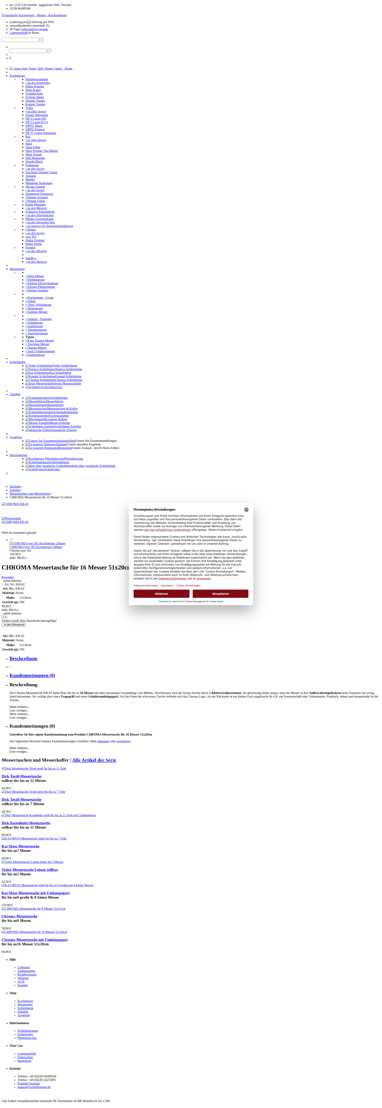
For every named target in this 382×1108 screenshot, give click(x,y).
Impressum (24, 1060)
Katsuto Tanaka (35, 104)
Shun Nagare (33, 154)
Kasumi (30, 247)
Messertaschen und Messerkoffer (30, 493)
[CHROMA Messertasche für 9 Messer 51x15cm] (33, 908)
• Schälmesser (34, 322)
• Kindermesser (35, 355)
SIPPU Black (33, 125)
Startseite (15, 486)
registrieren (124, 741)
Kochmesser (17, 75)
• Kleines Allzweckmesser (41, 283)
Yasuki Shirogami (36, 115)
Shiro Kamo (33, 90)
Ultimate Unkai (35, 201)
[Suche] (41, 40)
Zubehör (15, 394)
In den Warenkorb (13, 624)
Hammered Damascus (39, 193)
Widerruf (23, 978)
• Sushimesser (34, 326)
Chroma (30, 229)
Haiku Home (33, 244)
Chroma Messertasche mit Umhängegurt (35, 940)
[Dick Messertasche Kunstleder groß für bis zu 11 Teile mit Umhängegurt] (49, 815)
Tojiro (29, 108)
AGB (21, 981)
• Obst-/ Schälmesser (38, 304)
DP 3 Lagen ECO (36, 122)
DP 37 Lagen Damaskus (40, 133)
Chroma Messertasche (19, 916)
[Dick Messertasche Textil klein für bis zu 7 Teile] (33, 791)
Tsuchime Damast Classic (41, 172)
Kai (27, 136)
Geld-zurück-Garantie (34, 29)
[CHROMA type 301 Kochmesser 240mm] (37, 543)
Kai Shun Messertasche (20, 846)
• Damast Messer (36, 347)
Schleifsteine (17, 362)
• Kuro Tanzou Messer (39, 340)
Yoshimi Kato (34, 93)
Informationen (18, 455)
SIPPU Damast (35, 129)
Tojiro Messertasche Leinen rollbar (30, 870)
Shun (28, 143)
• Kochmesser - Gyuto (39, 297)
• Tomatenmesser (36, 329)
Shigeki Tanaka (35, 100)
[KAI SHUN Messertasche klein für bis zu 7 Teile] (34, 838)
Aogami (30, 176)
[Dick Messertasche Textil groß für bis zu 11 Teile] (34, 768)
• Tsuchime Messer (37, 344)
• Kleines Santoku (36, 290)
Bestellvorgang (27, 974)
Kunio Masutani (35, 204)
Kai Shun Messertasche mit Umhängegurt (36, 893)
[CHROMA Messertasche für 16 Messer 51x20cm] (34, 932)
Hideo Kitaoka (34, 86)
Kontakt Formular (29, 1083)
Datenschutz (25, 1057)
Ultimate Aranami (36, 197)
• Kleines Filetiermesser (40, 287)
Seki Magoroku (35, 158)
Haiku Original (34, 240)
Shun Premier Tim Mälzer (41, 151)
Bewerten (8, 577)
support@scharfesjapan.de (34, 1087)
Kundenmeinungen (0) (32, 675)
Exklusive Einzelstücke (40, 211)
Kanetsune (32, 165)
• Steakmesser (34, 308)
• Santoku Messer (36, 312)
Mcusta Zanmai (35, 186)
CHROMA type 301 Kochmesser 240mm (36, 547)
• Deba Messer (34, 276)
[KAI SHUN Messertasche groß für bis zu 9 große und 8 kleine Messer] (47, 885)
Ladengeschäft (19, 32)
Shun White (32, 147)
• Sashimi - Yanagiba (38, 319)
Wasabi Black (34, 161)
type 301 (30, 236)
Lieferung (24, 967)
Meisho (30, 179)
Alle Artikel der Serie (94, 760)
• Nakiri (30, 301)
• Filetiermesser (35, 279)
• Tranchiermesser (36, 333)
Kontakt (23, 985)
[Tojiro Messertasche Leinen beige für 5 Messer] (32, 862)
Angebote (16, 437)
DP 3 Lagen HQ (35, 118)
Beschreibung (23, 658)
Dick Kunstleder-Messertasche (26, 823)
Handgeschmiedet (36, 79)
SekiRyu (30, 258)
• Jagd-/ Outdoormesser (40, 351)
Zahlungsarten (26, 971)
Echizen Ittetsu (34, 97)
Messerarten (17, 269)
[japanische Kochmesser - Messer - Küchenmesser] (34, 15)
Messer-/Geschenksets (39, 219)
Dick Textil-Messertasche (21, 776)
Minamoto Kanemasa (38, 183)
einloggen (103, 741)
